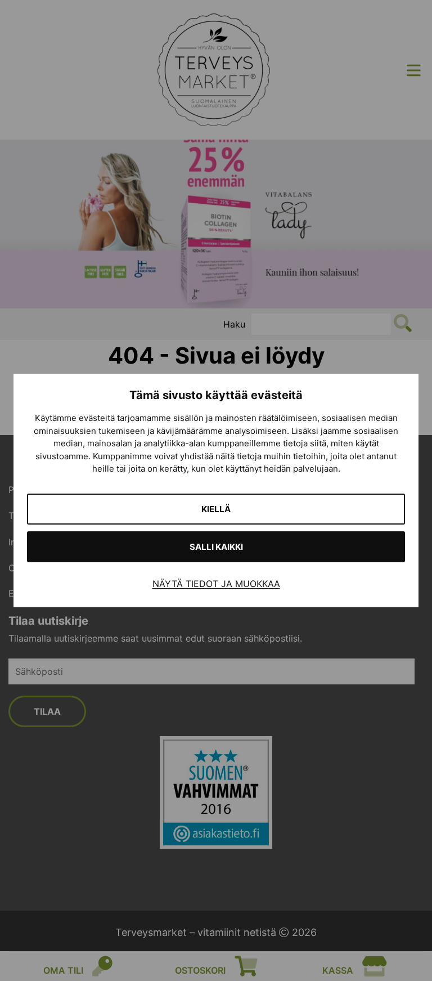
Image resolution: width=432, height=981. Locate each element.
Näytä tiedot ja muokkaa (216, 583)
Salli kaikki (216, 546)
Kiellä (216, 509)
